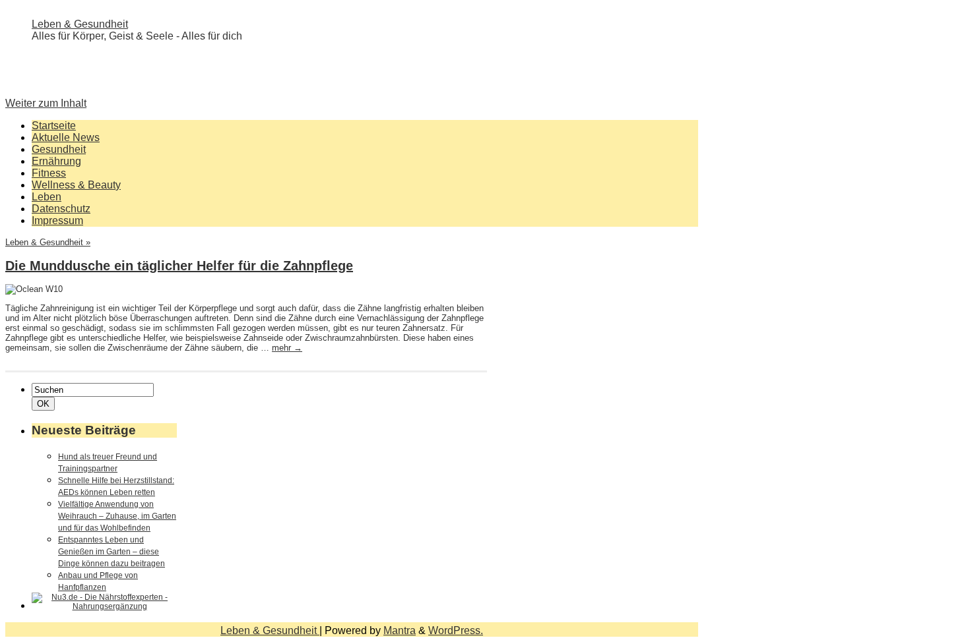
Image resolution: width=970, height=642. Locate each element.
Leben (46, 196)
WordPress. (455, 630)
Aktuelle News (66, 137)
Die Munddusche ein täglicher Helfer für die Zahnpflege (179, 265)
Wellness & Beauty (76, 184)
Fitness (49, 173)
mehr (287, 348)
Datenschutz (61, 208)
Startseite (54, 125)
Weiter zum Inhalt (45, 103)
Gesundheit (59, 149)
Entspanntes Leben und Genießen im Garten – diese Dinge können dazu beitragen (111, 551)
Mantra (399, 630)
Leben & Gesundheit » (47, 242)
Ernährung (56, 161)
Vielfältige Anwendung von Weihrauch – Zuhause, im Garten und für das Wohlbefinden (117, 516)
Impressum (57, 220)
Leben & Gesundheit (80, 24)
